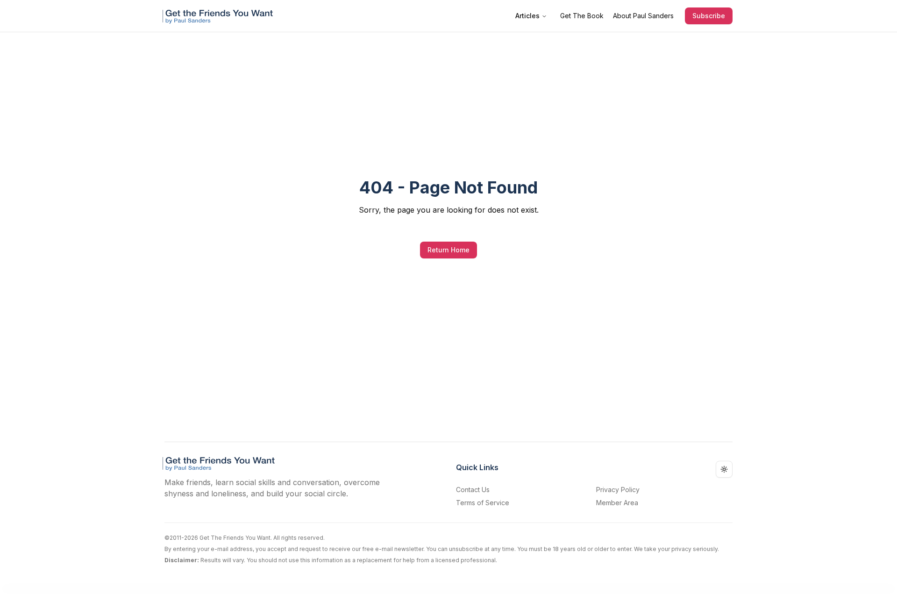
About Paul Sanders (643, 16)
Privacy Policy (618, 490)
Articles (527, 16)
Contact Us (473, 490)
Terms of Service (482, 503)
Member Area (617, 503)
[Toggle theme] (724, 469)
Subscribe (708, 16)
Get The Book (582, 16)
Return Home (448, 250)
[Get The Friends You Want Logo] (219, 16)
